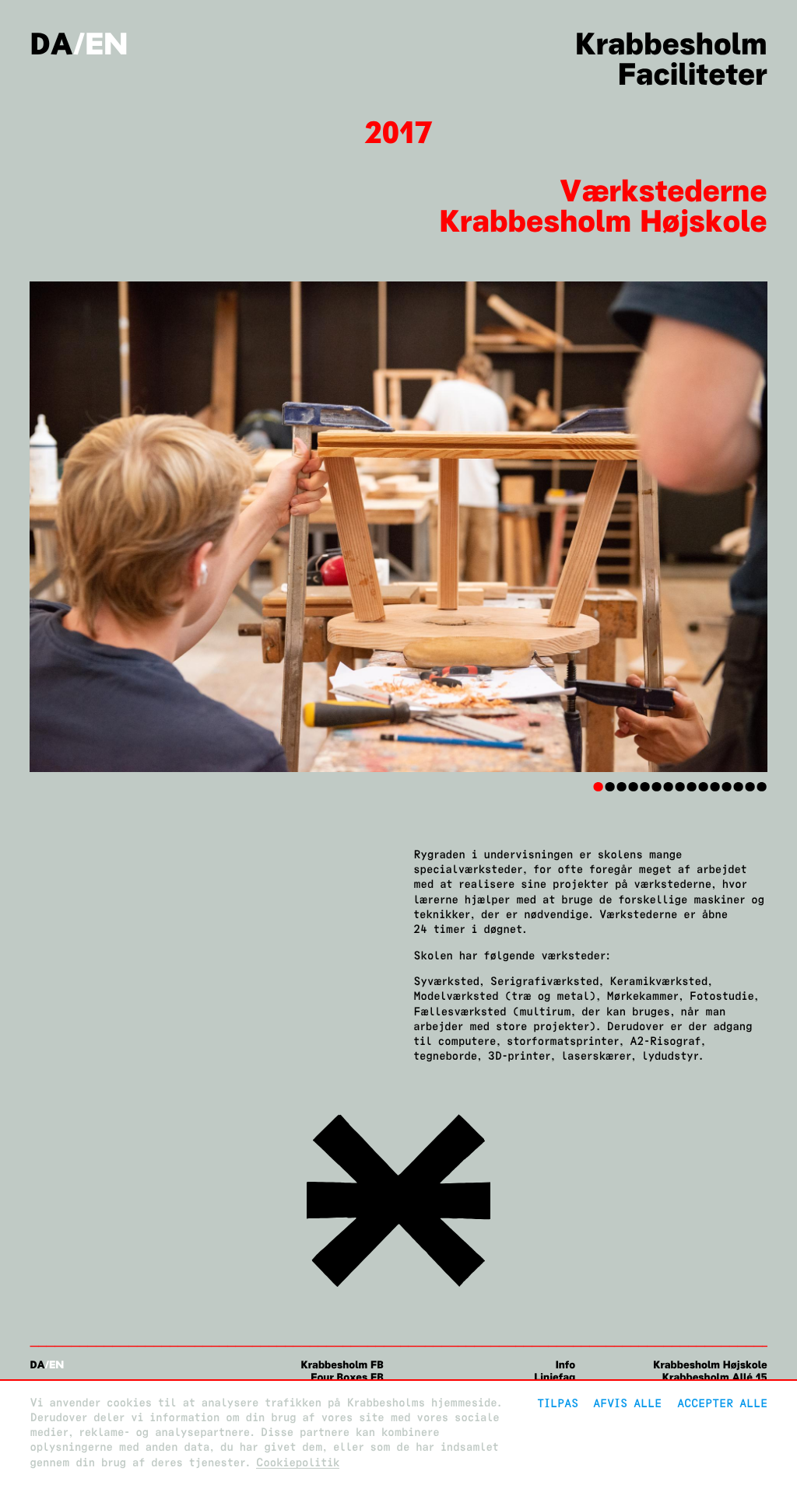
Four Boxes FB (347, 1377)
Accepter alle (722, 1403)
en (106, 43)
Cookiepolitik (297, 1462)
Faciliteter (692, 74)
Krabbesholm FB (341, 1365)
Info (565, 1365)
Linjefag (554, 1377)
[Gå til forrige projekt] (399, 1289)
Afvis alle (627, 1403)
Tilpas (557, 1403)
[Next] (712, 527)
